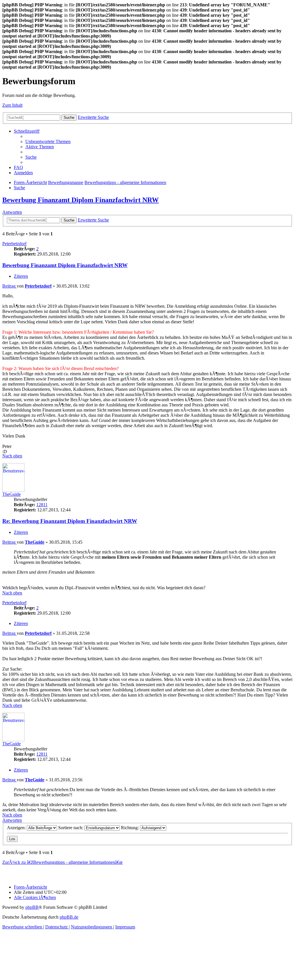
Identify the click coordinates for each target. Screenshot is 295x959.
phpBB (32, 907)
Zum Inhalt (12, 105)
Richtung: (130, 827)
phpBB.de (69, 917)
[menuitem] (48, 141)
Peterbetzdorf (14, 243)
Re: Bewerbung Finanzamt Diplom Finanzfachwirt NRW (69, 521)
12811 (42, 504)
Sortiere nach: (71, 827)
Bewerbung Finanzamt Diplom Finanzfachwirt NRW (80, 200)
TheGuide (11, 494)
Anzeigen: (17, 827)
